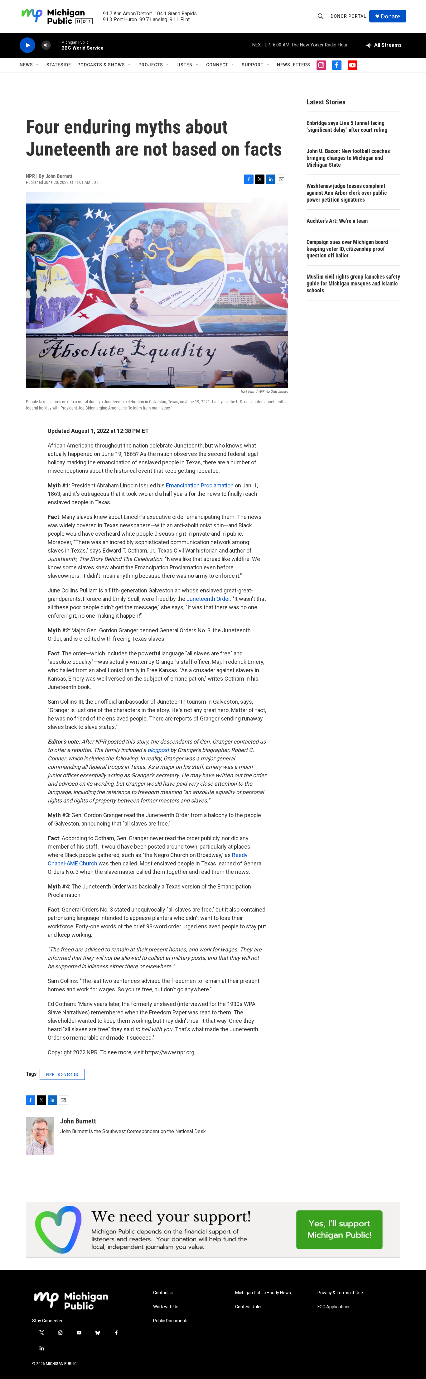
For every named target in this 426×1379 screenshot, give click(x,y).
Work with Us (165, 1307)
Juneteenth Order (208, 599)
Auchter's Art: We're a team (337, 221)
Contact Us (164, 1292)
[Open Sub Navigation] (37, 64)
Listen (185, 64)
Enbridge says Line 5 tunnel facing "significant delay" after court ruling (347, 126)
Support (253, 64)
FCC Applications (334, 1307)
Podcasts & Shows (101, 64)
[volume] (46, 45)
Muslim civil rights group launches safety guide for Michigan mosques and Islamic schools (353, 283)
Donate (390, 16)
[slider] (56, 45)
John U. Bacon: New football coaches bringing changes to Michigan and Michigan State (348, 158)
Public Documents (171, 1321)
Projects (150, 64)
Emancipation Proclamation (200, 485)
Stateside (58, 64)
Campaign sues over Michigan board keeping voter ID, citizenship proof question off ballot (347, 249)
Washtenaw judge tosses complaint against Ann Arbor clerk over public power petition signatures (347, 193)
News (26, 64)
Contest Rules (249, 1307)
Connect (217, 64)
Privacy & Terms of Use (340, 1292)
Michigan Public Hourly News (263, 1292)
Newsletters (293, 64)
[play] (27, 45)
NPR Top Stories (62, 1074)
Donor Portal (348, 16)
